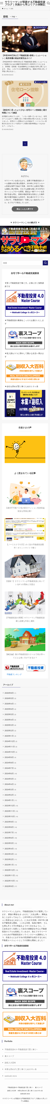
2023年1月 (11, 864)
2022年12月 (11, 870)
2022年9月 (11, 886)
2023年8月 (11, 827)
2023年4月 (11, 848)
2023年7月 (11, 832)
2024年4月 (10, 784)
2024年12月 (11, 741)
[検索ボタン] (48, 3)
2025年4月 (10, 719)
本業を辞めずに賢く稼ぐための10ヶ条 (21, 1069)
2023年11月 (11, 811)
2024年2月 (10, 795)
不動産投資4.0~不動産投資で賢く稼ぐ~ (21, 1049)
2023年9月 (11, 821)
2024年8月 (10, 762)
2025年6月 (10, 709)
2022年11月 (11, 875)
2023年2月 (11, 859)
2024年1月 (11, 800)
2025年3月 (10, 725)
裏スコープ (9, 1056)
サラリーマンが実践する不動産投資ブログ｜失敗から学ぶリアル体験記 (25, 3)
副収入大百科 (10, 1062)
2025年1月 (10, 736)
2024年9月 (10, 757)
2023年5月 (11, 843)
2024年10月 (11, 752)
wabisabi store (11, 1076)
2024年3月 (10, 789)
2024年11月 (11, 746)
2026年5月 (10, 698)
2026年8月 (10, 693)
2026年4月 (10, 703)
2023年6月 (11, 837)
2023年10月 (11, 816)
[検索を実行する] (45, 262)
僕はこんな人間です (25, 209)
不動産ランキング (14, 674)
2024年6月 (11, 773)
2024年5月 (10, 779)
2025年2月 (10, 730)
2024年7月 (10, 768)
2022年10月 (11, 880)
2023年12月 (11, 805)
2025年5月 (10, 714)
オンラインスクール (29, 934)
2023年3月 (11, 854)
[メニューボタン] (1, 3)
